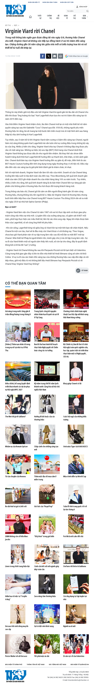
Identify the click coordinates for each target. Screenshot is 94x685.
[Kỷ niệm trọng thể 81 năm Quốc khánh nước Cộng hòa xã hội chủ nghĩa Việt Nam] (47, 371)
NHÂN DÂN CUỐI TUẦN (66, 2)
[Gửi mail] (54, 56)
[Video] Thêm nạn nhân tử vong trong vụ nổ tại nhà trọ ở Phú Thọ (17, 347)
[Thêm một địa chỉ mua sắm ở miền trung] (47, 464)
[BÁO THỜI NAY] (30, 17)
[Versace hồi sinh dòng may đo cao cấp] (18, 614)
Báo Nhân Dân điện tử (15, 676)
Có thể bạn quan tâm (25, 283)
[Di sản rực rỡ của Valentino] (76, 644)
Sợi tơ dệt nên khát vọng (44, 626)
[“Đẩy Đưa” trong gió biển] (47, 524)
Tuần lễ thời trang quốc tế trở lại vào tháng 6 (75, 508)
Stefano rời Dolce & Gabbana (74, 566)
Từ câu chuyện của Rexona (15, 476)
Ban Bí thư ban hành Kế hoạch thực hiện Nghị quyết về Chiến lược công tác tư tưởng (46, 347)
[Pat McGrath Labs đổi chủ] (76, 524)
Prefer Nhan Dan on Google (78, 56)
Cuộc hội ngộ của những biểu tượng (74, 418)
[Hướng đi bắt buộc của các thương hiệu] (47, 404)
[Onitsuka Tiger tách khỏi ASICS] (76, 434)
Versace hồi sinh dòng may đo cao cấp (16, 628)
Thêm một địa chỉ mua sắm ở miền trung (45, 478)
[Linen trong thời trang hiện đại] (18, 554)
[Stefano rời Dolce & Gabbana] (76, 554)
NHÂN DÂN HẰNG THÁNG (50, 2)
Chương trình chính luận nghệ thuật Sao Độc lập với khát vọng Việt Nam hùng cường (75, 314)
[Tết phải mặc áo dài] (47, 644)
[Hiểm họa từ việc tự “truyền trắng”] (18, 584)
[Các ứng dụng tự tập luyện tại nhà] (76, 584)
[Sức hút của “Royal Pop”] (47, 494)
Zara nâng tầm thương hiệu (45, 596)
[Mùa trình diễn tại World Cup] (76, 464)
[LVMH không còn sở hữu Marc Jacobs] (18, 524)
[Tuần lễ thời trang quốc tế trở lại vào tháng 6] (76, 494)
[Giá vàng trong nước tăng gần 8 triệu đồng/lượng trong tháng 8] (18, 299)
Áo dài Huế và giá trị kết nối (16, 506)
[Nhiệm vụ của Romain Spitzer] (18, 434)
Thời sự (39, 16)
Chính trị (49, 16)
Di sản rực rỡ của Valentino (73, 656)
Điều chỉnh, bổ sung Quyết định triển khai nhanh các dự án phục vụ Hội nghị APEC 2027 (17, 386)
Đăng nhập (83, 7)
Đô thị (74, 16)
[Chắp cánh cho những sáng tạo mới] (47, 434)
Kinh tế (66, 16)
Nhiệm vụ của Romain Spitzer (16, 446)
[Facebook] (42, 56)
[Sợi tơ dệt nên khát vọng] (47, 614)
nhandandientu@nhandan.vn (78, 680)
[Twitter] (48, 56)
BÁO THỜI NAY (15, 10)
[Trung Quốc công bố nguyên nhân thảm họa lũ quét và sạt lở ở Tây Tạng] (47, 299)
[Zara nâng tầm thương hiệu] (47, 584)
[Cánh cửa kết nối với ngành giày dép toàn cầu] (47, 554)
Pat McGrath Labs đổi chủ (73, 536)
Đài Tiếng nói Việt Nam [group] (57, 664)
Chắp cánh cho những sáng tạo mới (46, 448)
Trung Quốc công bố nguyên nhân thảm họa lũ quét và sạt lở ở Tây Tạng (46, 314)
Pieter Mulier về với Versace (16, 656)
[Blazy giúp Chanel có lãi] (76, 371)
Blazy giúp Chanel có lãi (72, 383)
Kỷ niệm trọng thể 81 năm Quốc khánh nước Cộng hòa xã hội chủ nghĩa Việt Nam (47, 386)
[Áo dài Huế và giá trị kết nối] (18, 494)
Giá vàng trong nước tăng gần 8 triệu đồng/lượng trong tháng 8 (17, 313)
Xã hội (57, 16)
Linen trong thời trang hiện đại (17, 566)
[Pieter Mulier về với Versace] (18, 644)
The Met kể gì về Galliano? (15, 416)
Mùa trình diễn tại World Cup (74, 476)
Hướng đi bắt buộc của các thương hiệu (44, 418)
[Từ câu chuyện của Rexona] (18, 464)
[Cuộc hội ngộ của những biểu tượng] (76, 404)
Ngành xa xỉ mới (69, 626)
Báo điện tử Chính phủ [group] (13, 664)
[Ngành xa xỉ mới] (76, 614)
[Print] (60, 56)
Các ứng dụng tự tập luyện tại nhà (75, 598)
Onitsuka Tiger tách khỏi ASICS (75, 446)
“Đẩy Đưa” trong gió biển (44, 536)
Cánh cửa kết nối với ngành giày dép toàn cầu (46, 568)
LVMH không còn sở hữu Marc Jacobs (16, 538)
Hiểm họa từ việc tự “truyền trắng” (16, 598)
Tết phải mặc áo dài (41, 656)
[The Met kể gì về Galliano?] (18, 404)
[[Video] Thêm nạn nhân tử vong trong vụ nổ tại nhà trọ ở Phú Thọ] (18, 332)
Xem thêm (84, 16)
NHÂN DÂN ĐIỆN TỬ (34, 2)
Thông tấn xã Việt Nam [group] (35, 664)
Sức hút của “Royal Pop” (43, 506)
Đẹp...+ (16, 25)
